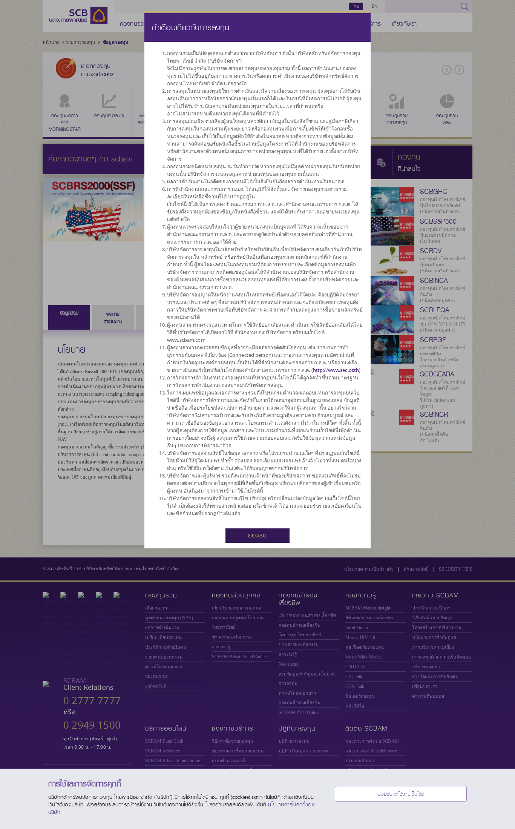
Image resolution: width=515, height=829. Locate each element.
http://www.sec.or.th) (337, 370)
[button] (257, 534)
